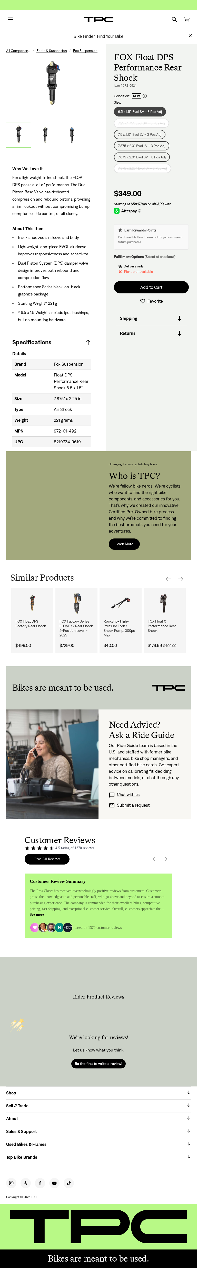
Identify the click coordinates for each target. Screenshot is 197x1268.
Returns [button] (127, 333)
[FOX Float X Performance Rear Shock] (165, 603)
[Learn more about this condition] (144, 96)
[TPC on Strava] (26, 1183)
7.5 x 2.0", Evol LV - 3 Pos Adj (139, 134)
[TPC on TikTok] (69, 1183)
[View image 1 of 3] (18, 134)
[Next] (180, 579)
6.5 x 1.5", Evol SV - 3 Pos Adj (140, 112)
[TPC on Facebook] (40, 1183)
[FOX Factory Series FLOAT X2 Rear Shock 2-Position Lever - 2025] (76, 603)
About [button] (12, 1118)
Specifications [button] (31, 342)
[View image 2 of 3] (45, 134)
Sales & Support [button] (21, 1131)
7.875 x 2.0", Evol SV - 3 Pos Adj (142, 157)
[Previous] (168, 579)
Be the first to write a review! (98, 1063)
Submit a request (133, 805)
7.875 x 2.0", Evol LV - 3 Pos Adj (141, 146)
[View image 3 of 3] (72, 134)
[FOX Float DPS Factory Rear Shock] (32, 603)
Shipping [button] (128, 318)
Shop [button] (11, 1093)
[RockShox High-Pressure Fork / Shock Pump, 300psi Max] (120, 603)
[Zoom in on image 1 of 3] (51, 83)
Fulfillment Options (129, 257)
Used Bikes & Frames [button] (26, 1144)
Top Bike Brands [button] (21, 1157)
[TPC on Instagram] (11, 1183)
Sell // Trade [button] (17, 1105)
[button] (190, 35)
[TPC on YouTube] (54, 1183)
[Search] (174, 19)
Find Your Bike (110, 36)
